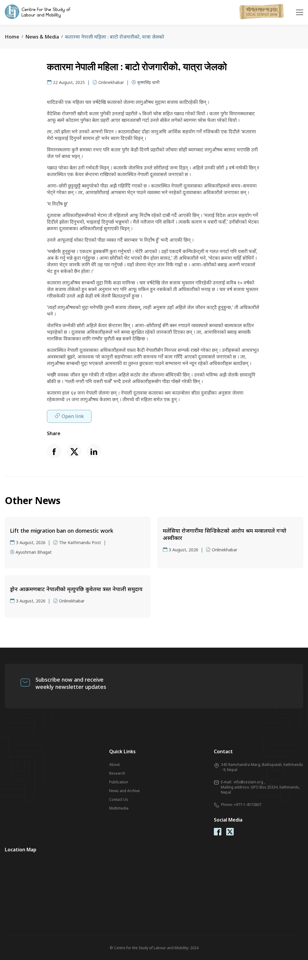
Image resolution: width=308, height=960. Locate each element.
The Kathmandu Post (80, 542)
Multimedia (118, 808)
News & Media (42, 36)
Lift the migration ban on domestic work (61, 530)
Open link (73, 416)
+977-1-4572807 (247, 804)
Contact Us (118, 799)
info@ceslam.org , (249, 782)
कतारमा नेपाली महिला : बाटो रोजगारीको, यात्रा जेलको (114, 36)
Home (12, 36)
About (114, 764)
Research (117, 773)
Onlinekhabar (111, 82)
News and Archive (124, 790)
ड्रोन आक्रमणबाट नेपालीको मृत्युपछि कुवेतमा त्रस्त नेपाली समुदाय (76, 589)
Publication (118, 782)
